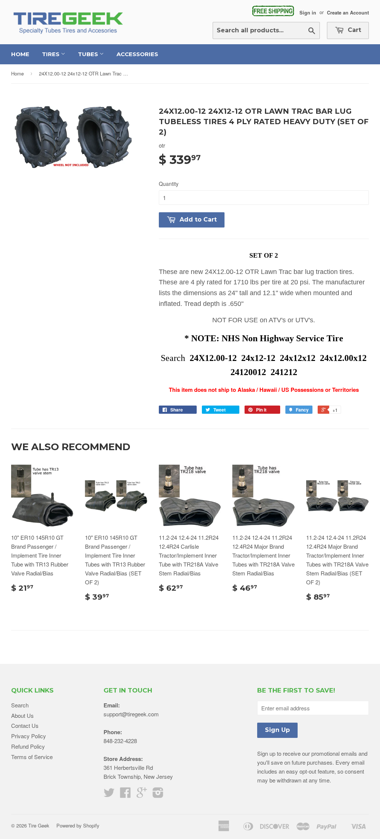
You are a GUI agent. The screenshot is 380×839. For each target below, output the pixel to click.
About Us (22, 715)
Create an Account (348, 12)
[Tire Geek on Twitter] (109, 794)
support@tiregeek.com (131, 714)
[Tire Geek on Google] (141, 794)
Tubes (88, 54)
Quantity (168, 183)
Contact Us (25, 725)
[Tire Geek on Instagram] (158, 794)
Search (20, 705)
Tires (51, 54)
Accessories (137, 54)
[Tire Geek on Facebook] (125, 794)
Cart (353, 29)
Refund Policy (28, 746)
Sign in (307, 12)
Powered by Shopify (77, 825)
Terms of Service (32, 757)
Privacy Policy (28, 736)
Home (20, 54)
